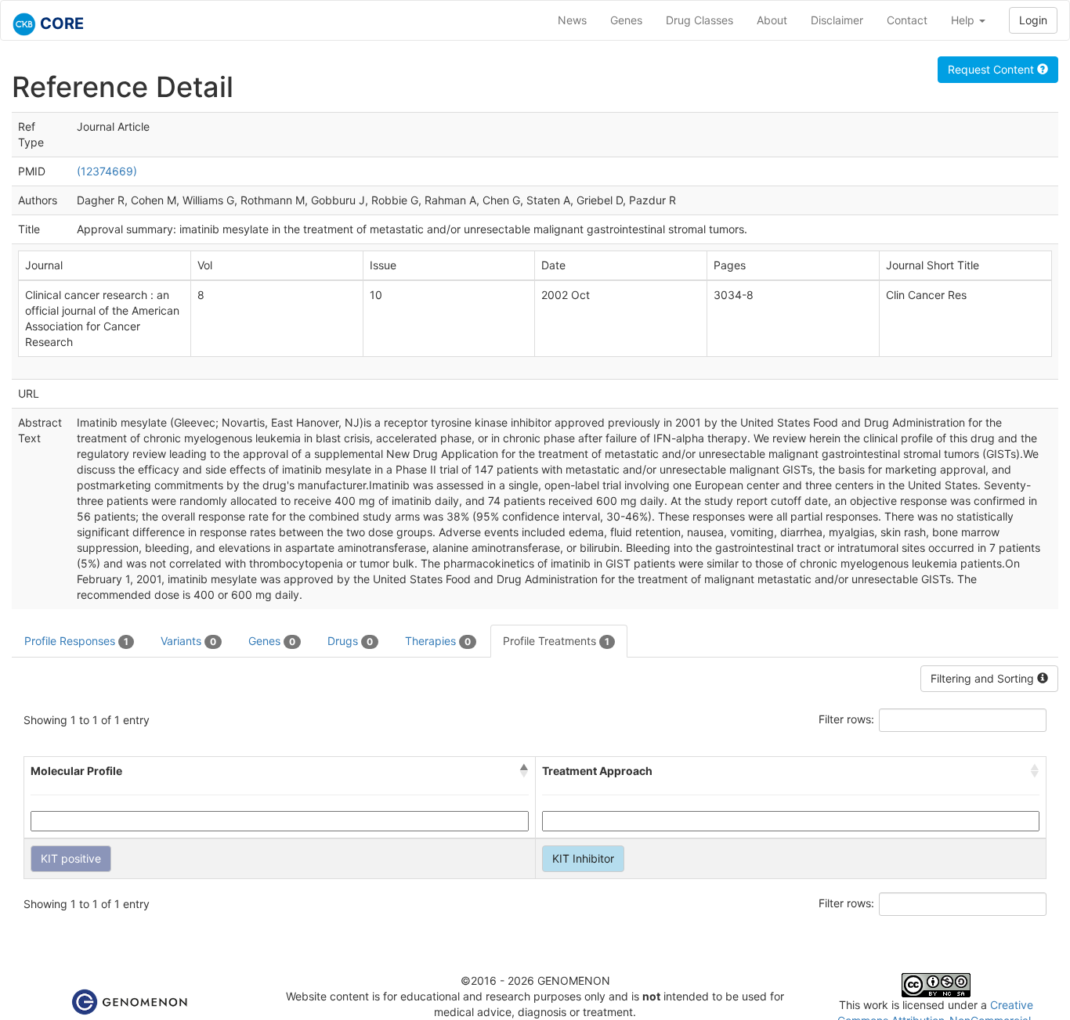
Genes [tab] (271, 640)
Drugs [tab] (350, 640)
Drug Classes (699, 20)
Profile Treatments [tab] (556, 640)
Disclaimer (837, 20)
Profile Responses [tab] (76, 640)
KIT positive (71, 858)
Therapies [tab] (438, 640)
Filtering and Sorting (984, 678)
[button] (524, 771)
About (772, 20)
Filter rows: (846, 719)
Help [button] (964, 20)
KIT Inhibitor (583, 858)
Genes (626, 20)
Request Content (992, 69)
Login (1033, 20)
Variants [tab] (188, 640)
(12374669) (107, 171)
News (572, 20)
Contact (907, 20)
